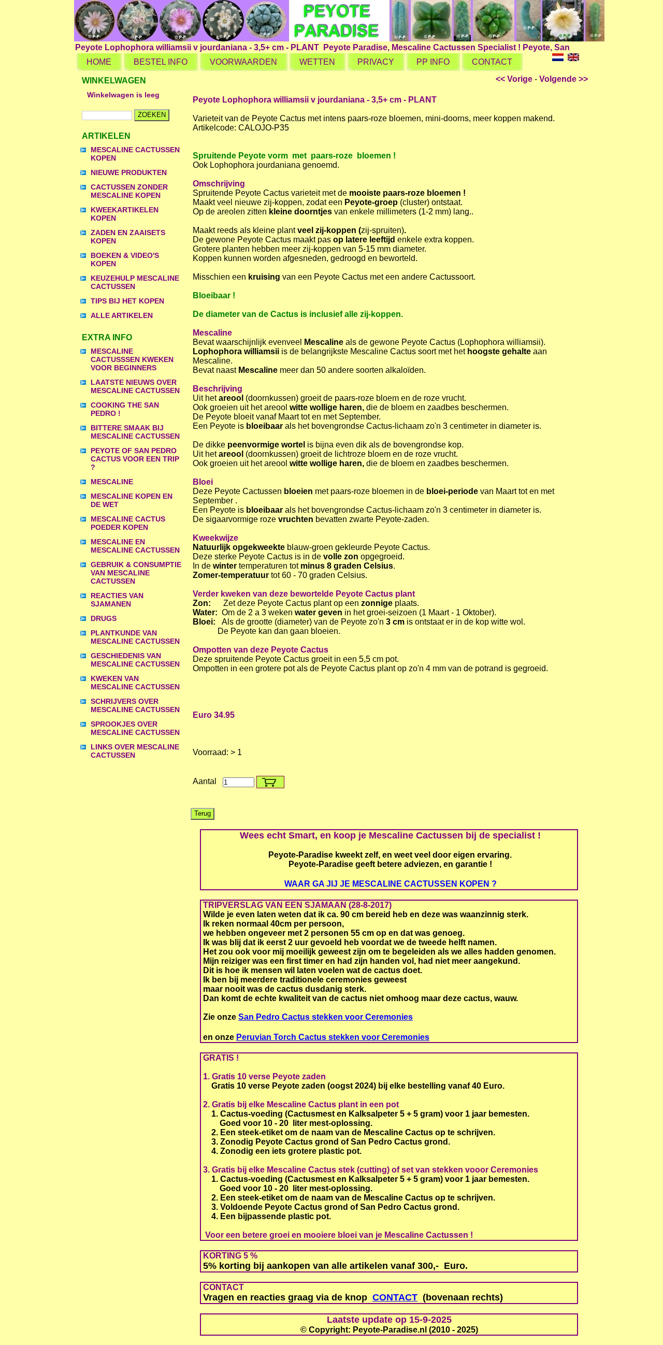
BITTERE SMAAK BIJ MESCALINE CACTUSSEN (135, 432)
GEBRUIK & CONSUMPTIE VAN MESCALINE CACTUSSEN (136, 572)
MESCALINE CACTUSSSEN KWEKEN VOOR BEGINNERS (132, 359)
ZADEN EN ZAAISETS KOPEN (128, 236)
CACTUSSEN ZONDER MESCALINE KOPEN (129, 191)
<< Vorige (514, 79)
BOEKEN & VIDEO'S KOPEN (125, 259)
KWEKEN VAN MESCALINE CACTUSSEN (135, 682)
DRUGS (104, 618)
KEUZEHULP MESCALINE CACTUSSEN (135, 282)
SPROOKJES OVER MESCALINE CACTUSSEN (135, 728)
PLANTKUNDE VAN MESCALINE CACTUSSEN (135, 637)
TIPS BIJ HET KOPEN (127, 301)
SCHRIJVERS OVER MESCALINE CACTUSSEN (135, 705)
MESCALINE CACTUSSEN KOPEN (135, 154)
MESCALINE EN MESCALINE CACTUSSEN (135, 546)
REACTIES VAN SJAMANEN (117, 599)
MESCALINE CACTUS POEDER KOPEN (128, 523)
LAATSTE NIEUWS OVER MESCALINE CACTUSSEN (135, 386)
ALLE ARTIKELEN (122, 315)
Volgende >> (563, 79)
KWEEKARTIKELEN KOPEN (124, 214)
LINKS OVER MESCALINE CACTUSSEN (135, 751)
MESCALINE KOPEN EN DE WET (131, 500)
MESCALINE (112, 482)
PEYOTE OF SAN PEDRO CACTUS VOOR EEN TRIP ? (135, 458)
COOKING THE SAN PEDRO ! (125, 409)
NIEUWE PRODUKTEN (129, 172)
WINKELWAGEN (114, 80)
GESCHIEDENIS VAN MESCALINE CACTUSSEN (135, 660)
